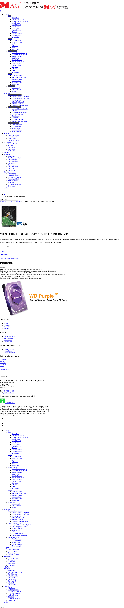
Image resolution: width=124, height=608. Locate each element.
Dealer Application (13, 590)
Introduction (11, 570)
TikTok (2, 366)
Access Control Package (19, 469)
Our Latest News (13, 581)
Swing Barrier (16, 444)
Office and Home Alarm (19, 493)
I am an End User (9, 349)
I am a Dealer (8, 351)
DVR (13, 460)
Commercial (11, 562)
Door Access (15, 530)
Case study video (13, 558)
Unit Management (13, 537)
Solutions (7, 509)
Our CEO (11, 583)
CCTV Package (16, 456)
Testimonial (11, 565)
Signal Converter (17, 479)
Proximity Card (16, 481)
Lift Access (15, 532)
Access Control (12, 467)
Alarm (10, 490)
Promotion (11, 597)
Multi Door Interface (18, 477)
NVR (13, 463)
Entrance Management (15, 511)
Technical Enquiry (9, 336)
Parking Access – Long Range (21, 512)
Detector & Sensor (17, 498)
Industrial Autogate (17, 519)
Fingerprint (15, 483)
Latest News (8, 340)
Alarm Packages (17, 491)
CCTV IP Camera (17, 534)
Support (6, 548)
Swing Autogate (17, 449)
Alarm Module (16, 497)
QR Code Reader (17, 472)
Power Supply (16, 504)
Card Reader (15, 474)
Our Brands (11, 577)
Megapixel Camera (17, 458)
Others (14, 507)
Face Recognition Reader (19, 470)
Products (6, 430)
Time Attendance (17, 539)
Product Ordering (13, 595)
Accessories (15, 453)
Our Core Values (13, 576)
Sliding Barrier (16, 446)
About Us (7, 325)
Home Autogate (16, 546)
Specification (4, 254)
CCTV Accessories (15, 201)
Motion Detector (17, 544)
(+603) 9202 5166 (8, 393)
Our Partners (12, 579)
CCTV (6, 201)
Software (14, 484)
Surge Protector (16, 505)
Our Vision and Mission (15, 572)
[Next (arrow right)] (2, 607)
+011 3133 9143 (10, 403)
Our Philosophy (12, 574)
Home (2, 201)
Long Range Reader (18, 435)
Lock (13, 486)
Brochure (3, 251)
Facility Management (14, 523)
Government (11, 563)
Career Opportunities (14, 598)
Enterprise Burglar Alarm (19, 535)
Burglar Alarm (16, 542)
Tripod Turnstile (16, 441)
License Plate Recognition (20, 437)
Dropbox (14, 448)
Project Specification (14, 593)
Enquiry (6, 586)
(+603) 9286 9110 (8, 391)
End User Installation (14, 591)
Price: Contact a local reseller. (9, 258)
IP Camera (15, 462)
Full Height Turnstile (18, 518)
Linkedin (3, 363)
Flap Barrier (15, 442)
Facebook (3, 359)
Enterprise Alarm (17, 495)
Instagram (3, 364)
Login (6, 602)
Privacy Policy (4, 369)
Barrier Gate (15, 434)
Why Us (6, 329)
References (7, 556)
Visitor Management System (20, 521)
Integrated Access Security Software (23, 525)
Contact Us (7, 327)
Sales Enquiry (12, 588)
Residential (11, 560)
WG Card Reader (17, 476)
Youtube (2, 361)
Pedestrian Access (17, 528)
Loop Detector (16, 439)
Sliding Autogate (17, 451)
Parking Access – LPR (18, 516)
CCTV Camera (16, 541)
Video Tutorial (8, 338)
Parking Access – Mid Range (20, 514)
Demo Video (8, 341)
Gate (9, 432)
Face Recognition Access (19, 526)
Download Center (13, 555)
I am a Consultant (9, 353)
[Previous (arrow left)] (1, 607)
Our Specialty (12, 584)
